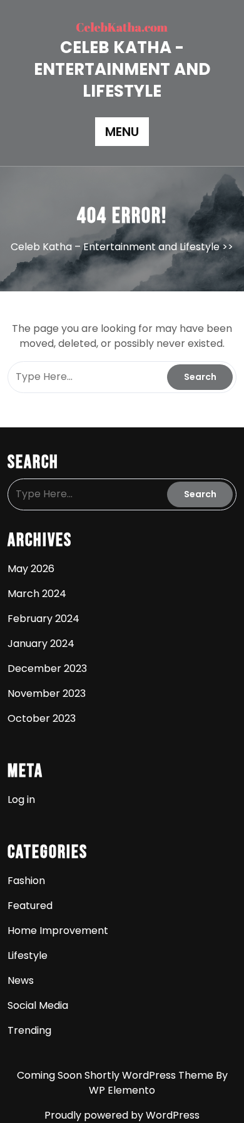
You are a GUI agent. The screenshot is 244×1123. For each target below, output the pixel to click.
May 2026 (31, 569)
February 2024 (43, 618)
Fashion (26, 880)
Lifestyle (28, 955)
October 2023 (42, 718)
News (21, 980)
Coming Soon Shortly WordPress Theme (116, 1075)
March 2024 (37, 593)
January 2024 (41, 643)
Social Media (38, 1005)
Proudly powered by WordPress (122, 1115)
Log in (21, 799)
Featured (30, 905)
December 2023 (47, 668)
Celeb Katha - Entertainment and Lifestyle (122, 69)
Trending (29, 1030)
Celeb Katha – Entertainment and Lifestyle (115, 247)
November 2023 (47, 693)
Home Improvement (58, 930)
